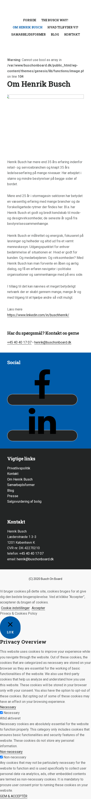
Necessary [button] (8, 707)
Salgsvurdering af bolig (24, 501)
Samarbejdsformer (21, 485)
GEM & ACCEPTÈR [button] (13, 796)
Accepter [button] (38, 608)
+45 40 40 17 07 (19, 342)
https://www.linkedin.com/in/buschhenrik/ (38, 315)
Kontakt (12, 474)
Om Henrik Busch (20, 479)
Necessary (12, 713)
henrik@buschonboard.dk (52, 342)
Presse (12, 496)
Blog (10, 491)
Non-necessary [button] (11, 752)
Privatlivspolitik (18, 468)
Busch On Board (45, 9)
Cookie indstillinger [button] (15, 608)
